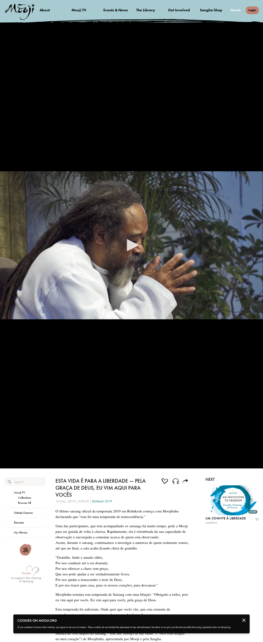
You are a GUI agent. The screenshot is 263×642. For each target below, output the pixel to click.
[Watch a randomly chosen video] (25, 555)
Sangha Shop (211, 10)
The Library (145, 10)
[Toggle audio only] (176, 482)
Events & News (115, 10)
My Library (21, 532)
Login (252, 10)
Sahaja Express (23, 513)
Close (244, 620)
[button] (131, 245)
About (45, 10)
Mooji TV (79, 10)
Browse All (24, 503)
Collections (24, 498)
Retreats (19, 522)
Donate (236, 10)
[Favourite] (257, 520)
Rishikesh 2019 (102, 501)
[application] (131, 245)
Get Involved (179, 10)
